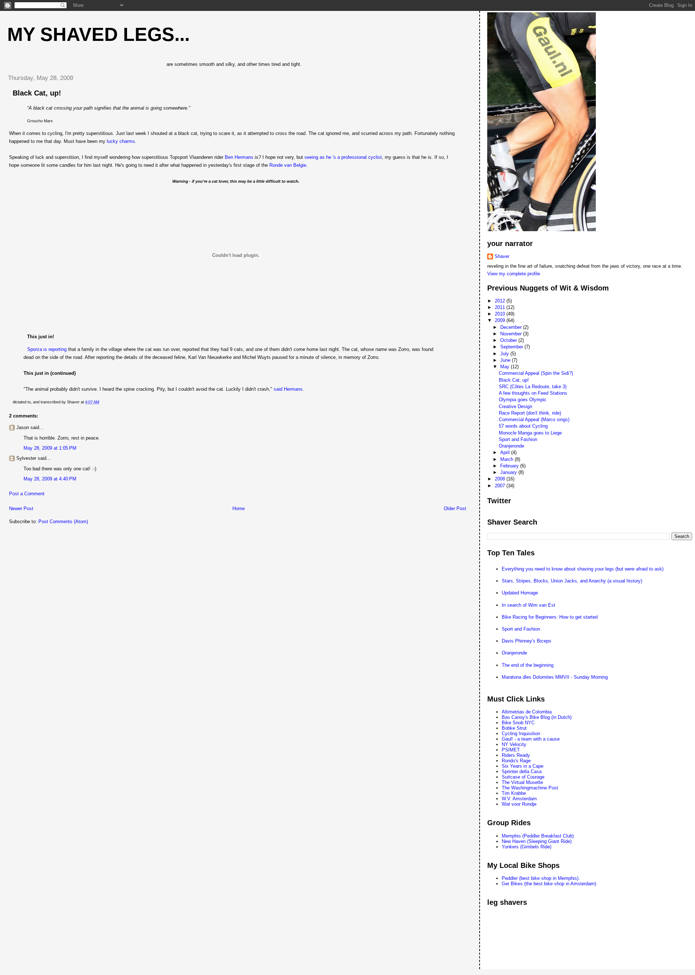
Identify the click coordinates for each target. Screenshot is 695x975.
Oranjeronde (511, 446)
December (511, 327)
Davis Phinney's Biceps (526, 641)
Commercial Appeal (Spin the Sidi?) (536, 373)
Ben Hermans (239, 157)
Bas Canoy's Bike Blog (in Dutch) (537, 717)
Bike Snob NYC (518, 722)
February (510, 466)
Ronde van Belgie (287, 165)
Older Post (455, 508)
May (505, 366)
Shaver (501, 256)
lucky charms (121, 141)
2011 (500, 307)
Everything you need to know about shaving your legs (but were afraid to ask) (583, 569)
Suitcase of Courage (523, 777)
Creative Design (515, 406)
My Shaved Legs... (98, 34)
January (509, 472)
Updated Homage (520, 592)
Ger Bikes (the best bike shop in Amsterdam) (549, 883)
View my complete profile (513, 273)
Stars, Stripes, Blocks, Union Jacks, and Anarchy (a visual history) (572, 581)
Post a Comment (27, 493)
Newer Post (21, 508)
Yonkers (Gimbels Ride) (526, 846)
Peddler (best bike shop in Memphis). (541, 878)
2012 (500, 301)
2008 (500, 479)
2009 (500, 320)
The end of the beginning (527, 665)
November (511, 333)
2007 (500, 485)
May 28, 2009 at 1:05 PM (50, 448)
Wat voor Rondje (519, 804)
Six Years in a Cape (522, 766)
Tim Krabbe (514, 793)
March (507, 459)
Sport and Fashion (518, 439)
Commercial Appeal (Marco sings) (534, 419)
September (512, 346)
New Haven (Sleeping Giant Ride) (537, 841)
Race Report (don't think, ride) (530, 413)
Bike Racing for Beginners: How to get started (550, 617)
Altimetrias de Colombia (527, 712)
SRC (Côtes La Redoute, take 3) (532, 386)
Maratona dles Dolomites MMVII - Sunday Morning (555, 677)
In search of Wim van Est (528, 605)
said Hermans (288, 389)
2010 (500, 314)
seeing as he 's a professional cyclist (343, 157)
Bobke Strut (514, 728)
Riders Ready (516, 755)
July (505, 353)
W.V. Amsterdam (519, 798)
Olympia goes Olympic (523, 399)
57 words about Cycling (523, 426)
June (506, 360)
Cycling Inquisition (521, 733)
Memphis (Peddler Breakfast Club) (538, 836)
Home (238, 508)
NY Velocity (514, 744)
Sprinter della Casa (522, 771)
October (509, 340)
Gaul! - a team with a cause (531, 739)
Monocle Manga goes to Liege (530, 433)
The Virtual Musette (522, 782)
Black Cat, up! (37, 93)
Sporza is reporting (47, 349)
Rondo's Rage (516, 760)
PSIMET (511, 750)
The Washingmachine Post (530, 787)
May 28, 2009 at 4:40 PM (50, 479)
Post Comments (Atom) (63, 521)
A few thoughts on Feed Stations (533, 393)
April (505, 452)
